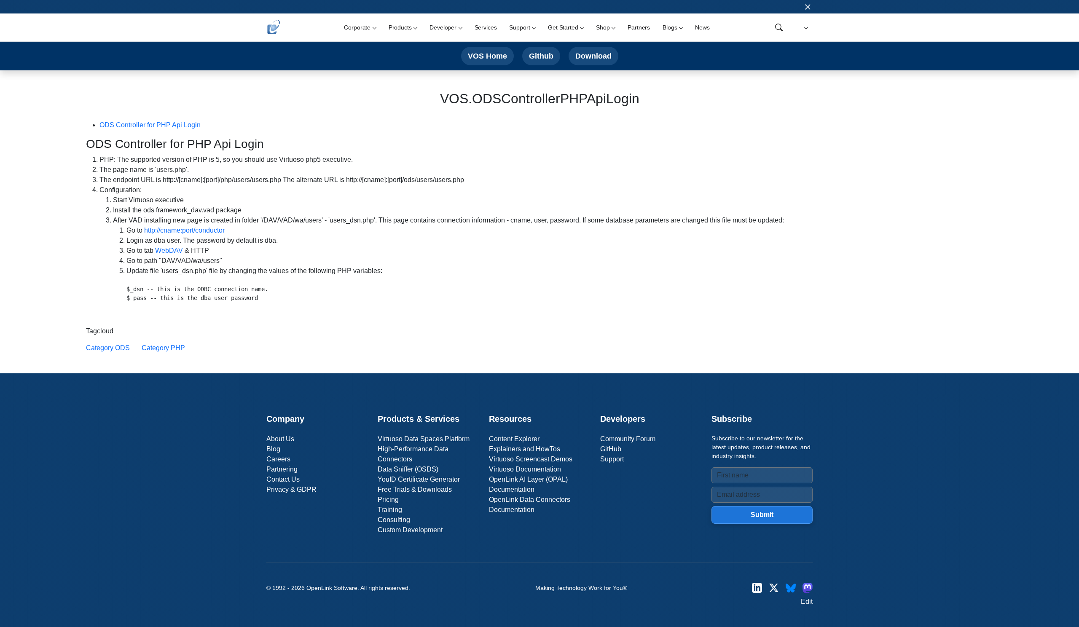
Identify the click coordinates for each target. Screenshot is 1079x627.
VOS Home (487, 55)
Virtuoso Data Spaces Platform (424, 438)
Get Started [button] (563, 27)
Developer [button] (442, 27)
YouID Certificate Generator (419, 479)
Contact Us (283, 479)
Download (593, 55)
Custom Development (410, 529)
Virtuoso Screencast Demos (530, 459)
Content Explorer (514, 438)
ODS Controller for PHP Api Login (150, 125)
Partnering (282, 469)
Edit (807, 601)
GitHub (610, 449)
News (702, 27)
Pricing (388, 499)
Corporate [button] (357, 27)
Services (486, 27)
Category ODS (108, 347)
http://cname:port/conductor (184, 230)
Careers (278, 459)
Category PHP (163, 347)
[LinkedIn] (757, 588)
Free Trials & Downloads (415, 489)
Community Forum (627, 438)
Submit (762, 514)
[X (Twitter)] (774, 588)
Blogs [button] (670, 27)
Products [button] (400, 27)
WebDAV (169, 250)
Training (390, 509)
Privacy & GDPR (291, 489)
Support (612, 459)
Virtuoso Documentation (525, 469)
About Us (280, 438)
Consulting (394, 519)
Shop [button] (602, 27)
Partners (639, 27)
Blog (273, 449)
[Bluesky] (791, 588)
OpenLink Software (331, 587)
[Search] (779, 27)
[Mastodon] (808, 588)
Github (541, 55)
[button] (805, 28)
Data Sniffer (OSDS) (408, 469)
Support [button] (519, 27)
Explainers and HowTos (524, 449)
